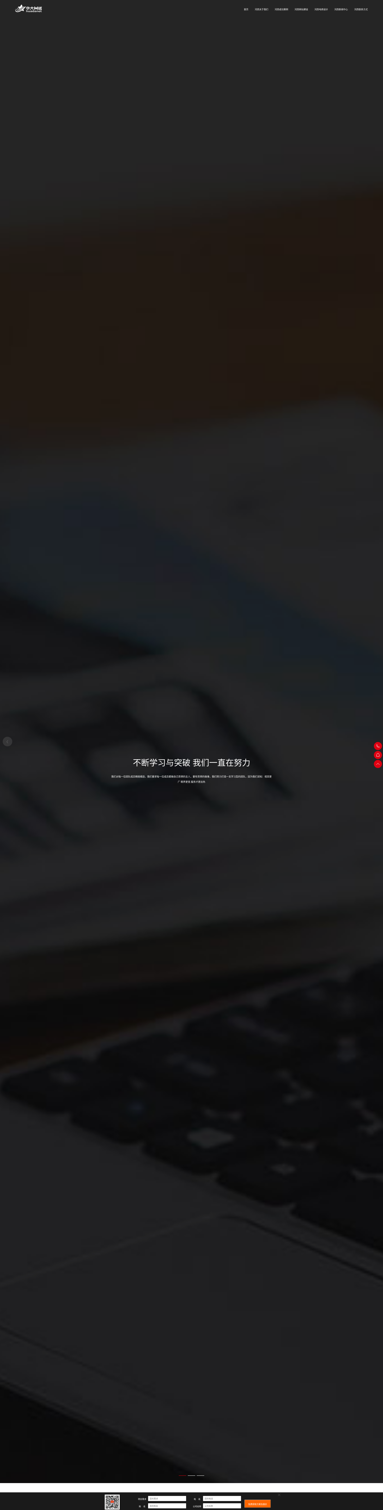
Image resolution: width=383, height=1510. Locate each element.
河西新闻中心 (341, 9)
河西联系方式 (361, 9)
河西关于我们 (261, 9)
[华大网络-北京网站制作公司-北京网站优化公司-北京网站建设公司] (28, 7)
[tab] (182, 1475)
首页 (246, 9)
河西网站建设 (301, 9)
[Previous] (7, 741)
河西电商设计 (321, 9)
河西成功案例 (281, 9)
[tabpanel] (191, 741)
